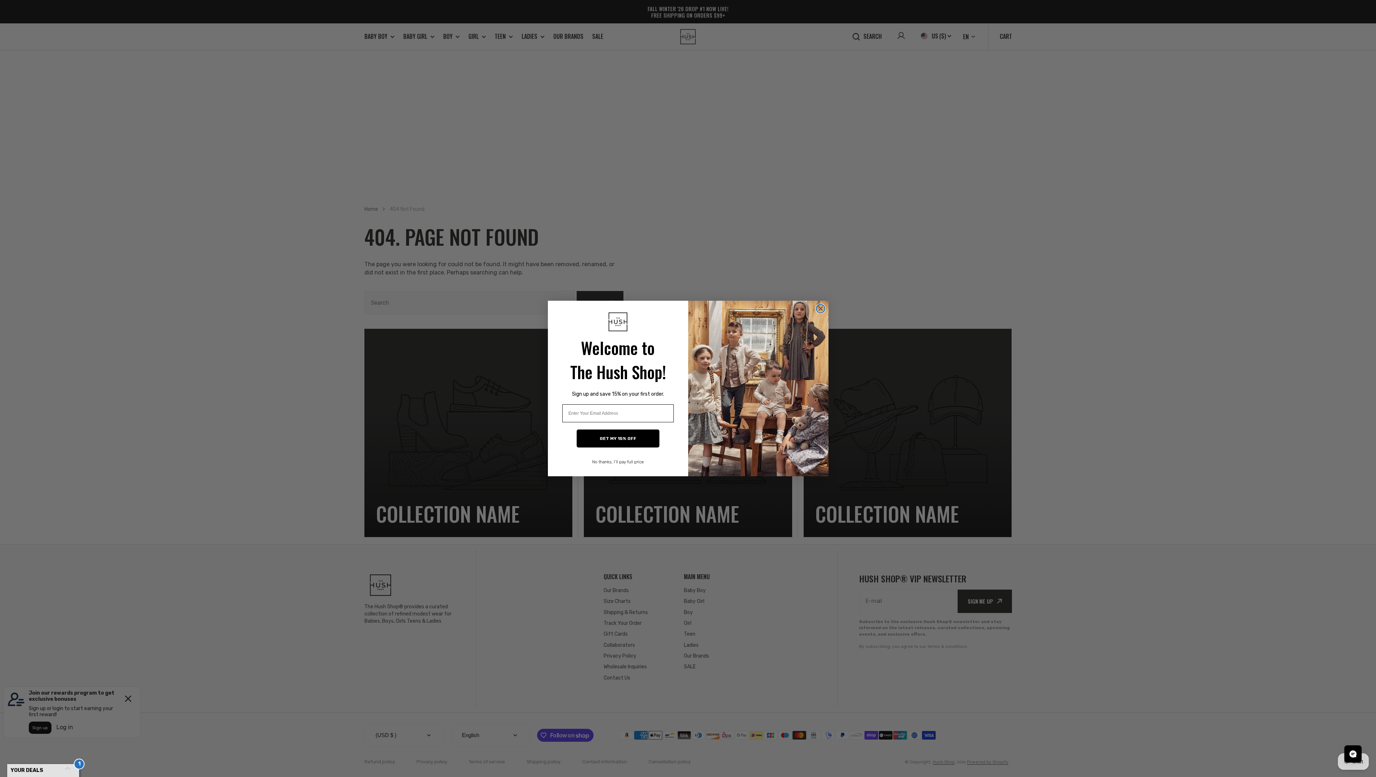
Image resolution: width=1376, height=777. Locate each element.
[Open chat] (1353, 754)
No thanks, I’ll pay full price (618, 461)
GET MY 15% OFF (618, 438)
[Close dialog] (820, 308)
